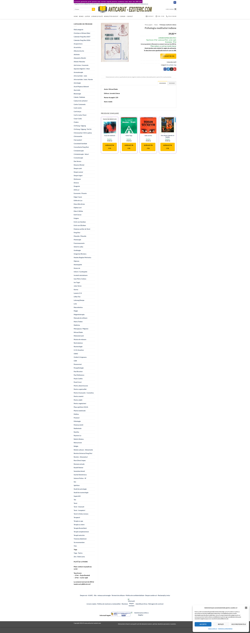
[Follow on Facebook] (175, 2)
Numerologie (78, 346)
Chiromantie (78, 136)
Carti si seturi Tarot (80, 115)
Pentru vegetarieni (80, 403)
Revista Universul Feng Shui (83, 453)
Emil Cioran (77, 215)
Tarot (75, 503)
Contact (130, 16)
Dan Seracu (77, 161)
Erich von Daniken (80, 222)
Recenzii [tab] (172, 83)
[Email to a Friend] (171, 69)
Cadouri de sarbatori (81, 101)
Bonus (81, 16)
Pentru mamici (78, 396)
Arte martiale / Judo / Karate (83, 79)
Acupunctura (78, 44)
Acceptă (203, 624)
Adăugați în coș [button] (109, 147)
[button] (246, 608)
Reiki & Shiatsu (79, 439)
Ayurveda (77, 90)
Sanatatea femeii (79, 471)
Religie (76, 446)
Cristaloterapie (79, 151)
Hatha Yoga (129, 135)
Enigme (76, 218)
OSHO (76, 354)
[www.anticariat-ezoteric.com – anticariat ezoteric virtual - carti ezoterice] (125, 9)
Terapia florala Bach (80, 528)
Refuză (221, 624)
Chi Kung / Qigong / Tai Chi (82, 129)
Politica (76, 414)
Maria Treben (78, 321)
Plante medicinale (80, 411)
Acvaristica (77, 47)
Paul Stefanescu (79, 375)
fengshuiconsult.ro (124, 4)
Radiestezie (77, 428)
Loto (75, 304)
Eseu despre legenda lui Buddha (167, 136)
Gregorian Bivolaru (80, 254)
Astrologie (77, 83)
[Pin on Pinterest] (174, 69)
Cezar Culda (78, 118)
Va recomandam (79, 542)
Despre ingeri (78, 175)
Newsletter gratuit (111, 16)
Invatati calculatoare (81, 275)
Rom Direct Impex (80, 460)
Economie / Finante (80, 193)
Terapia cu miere (79, 524)
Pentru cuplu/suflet (80, 389)
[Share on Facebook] (165, 69)
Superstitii (77, 496)
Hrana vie (77, 268)
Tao (75, 499)
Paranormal (78, 364)
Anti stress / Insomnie (81, 65)
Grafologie (77, 250)
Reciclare (125, 604)
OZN (75, 361)
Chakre (76, 122)
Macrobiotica (78, 307)
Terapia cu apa (78, 521)
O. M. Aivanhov (79, 350)
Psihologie (77, 421)
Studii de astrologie (80, 489)
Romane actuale (79, 464)
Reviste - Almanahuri (81, 457)
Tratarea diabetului (80, 539)
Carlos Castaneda (79, 104)
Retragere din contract (155, 604)
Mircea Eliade (78, 332)
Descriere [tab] (162, 83)
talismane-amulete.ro (97, 4)
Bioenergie (77, 94)
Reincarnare (78, 442)
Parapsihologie (79, 368)
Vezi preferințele (238, 624)
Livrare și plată (97, 16)
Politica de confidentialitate (135, 595)
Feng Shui (77, 232)
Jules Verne (77, 286)
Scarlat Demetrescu (80, 475)
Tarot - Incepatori (79, 510)
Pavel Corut (78, 382)
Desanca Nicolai (79, 165)
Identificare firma (141, 604)
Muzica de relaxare (80, 339)
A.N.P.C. (90, 595)
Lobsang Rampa (79, 300)
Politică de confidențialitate (225, 628)
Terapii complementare (81, 532)
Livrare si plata (91, 604)
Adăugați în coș (168, 56)
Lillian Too (77, 296)
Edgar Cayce (78, 197)
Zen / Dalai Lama (79, 556)
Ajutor (87, 16)
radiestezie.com (144, 4)
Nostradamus (78, 343)
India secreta (148, 135)
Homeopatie (78, 264)
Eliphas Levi (78, 207)
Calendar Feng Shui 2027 (82, 37)
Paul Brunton (78, 371)
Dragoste (77, 186)
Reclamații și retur (164, 595)
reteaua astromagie (104, 595)
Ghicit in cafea (78, 247)
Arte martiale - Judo (80, 76)
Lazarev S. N (78, 293)
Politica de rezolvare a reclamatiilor (109, 604)
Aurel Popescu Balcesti (81, 86)
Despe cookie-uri (212, 628)
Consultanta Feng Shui (81, 147)
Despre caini (78, 168)
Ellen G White (78, 211)
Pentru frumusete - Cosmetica (84, 393)
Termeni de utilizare (118, 595)
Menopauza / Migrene (81, 329)
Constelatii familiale (80, 143)
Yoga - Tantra (78, 553)
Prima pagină (148, 25)
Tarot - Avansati (79, 507)
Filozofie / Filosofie (80, 236)
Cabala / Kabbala (79, 97)
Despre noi (83, 595)
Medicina (77, 325)
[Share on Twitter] (168, 69)
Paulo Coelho (78, 378)
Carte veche (78, 108)
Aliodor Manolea (79, 61)
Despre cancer (78, 172)
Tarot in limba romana (81, 514)
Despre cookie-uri (151, 595)
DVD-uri (76, 190)
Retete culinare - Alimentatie (83, 450)
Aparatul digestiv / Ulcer (82, 69)
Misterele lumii (79, 336)
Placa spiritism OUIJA (81, 407)
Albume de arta (79, 51)
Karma (76, 289)
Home (76, 16)
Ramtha (76, 432)
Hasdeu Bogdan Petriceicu (82, 257)
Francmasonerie (79, 243)
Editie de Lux (78, 200)
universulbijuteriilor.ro (86, 4)
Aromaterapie (78, 72)
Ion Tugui (77, 282)
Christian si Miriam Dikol (82, 33)
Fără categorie (78, 29)
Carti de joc (77, 111)
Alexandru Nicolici (80, 58)
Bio (95, 595)
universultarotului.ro (135, 4)
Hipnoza (76, 261)
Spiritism (77, 485)
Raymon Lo (77, 435)
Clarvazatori (78, 140)
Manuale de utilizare (80, 318)
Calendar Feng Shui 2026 (82, 40)
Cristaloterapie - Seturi (81, 154)
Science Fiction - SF (80, 478)
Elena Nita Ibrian (79, 204)
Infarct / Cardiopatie (80, 272)
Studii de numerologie (81, 492)
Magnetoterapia (79, 314)
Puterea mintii (78, 425)
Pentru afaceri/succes (81, 386)
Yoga (75, 549)
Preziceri (76, 418)
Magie (76, 311)
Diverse (76, 183)
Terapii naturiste (79, 535)
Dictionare (77, 179)
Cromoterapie (78, 158)
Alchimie (77, 54)
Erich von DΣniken (80, 225)
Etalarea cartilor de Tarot (82, 229)
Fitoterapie (77, 239)
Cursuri (122, 16)
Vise (75, 546)
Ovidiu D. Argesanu (80, 357)
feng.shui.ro (77, 4)
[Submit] (93, 9)
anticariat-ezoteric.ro (114, 4)
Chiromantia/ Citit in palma (83, 133)
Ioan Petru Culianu (80, 279)
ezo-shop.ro (106, 4)
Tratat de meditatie (109, 135)
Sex (75, 482)
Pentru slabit (78, 400)
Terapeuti (77, 517)
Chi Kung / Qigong (80, 126)
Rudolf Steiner (78, 467)
